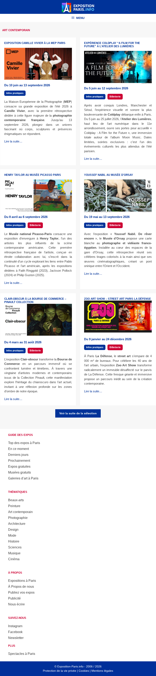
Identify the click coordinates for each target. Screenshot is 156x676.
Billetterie (115, 96)
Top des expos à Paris (24, 443)
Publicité (14, 598)
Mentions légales (102, 670)
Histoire (13, 541)
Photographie (18, 518)
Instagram (15, 626)
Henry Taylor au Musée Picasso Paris (32, 174)
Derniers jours (18, 454)
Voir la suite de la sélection (78, 413)
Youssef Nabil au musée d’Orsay (108, 174)
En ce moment (18, 449)
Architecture (16, 523)
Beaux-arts (16, 500)
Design (13, 529)
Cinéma (14, 559)
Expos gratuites (19, 466)
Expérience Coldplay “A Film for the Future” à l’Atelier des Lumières (112, 45)
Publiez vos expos (21, 592)
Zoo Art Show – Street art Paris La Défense (117, 298)
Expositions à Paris (22, 580)
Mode (12, 535)
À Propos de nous (21, 586)
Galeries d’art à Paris (23, 478)
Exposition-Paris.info (70, 666)
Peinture (14, 506)
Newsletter (16, 638)
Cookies (84, 670)
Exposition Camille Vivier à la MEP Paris (34, 43)
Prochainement (19, 460)
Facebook (15, 632)
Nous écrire (16, 604)
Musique (14, 553)
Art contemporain (20, 512)
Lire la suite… (13, 141)
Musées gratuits (19, 472)
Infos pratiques (15, 93)
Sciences (15, 547)
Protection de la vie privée (59, 670)
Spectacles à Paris (21, 653)
